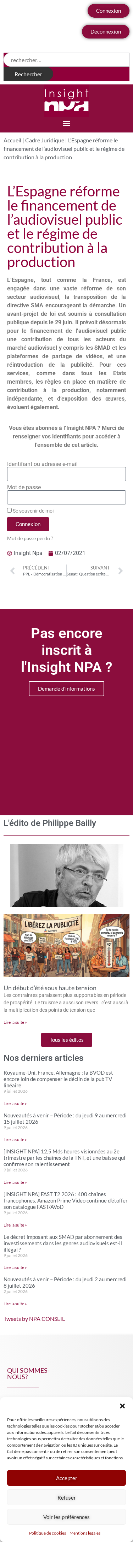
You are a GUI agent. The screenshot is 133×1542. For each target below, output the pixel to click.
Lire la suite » (15, 1022)
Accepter (66, 1478)
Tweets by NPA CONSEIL (34, 1318)
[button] (122, 1406)
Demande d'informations (66, 688)
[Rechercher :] (66, 60)
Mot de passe (24, 487)
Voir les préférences (66, 1517)
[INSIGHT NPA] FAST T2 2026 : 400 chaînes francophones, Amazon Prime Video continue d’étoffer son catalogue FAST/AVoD (66, 1200)
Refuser (66, 1497)
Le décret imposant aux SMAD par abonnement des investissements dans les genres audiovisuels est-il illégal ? (63, 1243)
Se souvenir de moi (33, 511)
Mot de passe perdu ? (30, 538)
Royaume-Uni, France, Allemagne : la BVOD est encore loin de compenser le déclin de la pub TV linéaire (58, 1078)
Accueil (12, 140)
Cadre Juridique (44, 140)
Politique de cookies (47, 1533)
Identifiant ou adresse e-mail (42, 464)
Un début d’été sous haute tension (50, 988)
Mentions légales (85, 1533)
